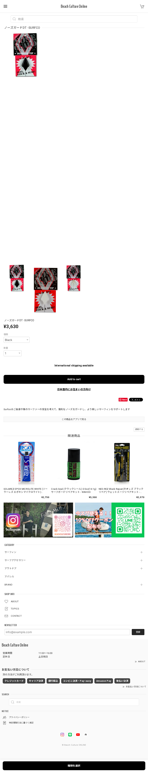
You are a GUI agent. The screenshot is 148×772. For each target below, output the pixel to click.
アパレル (9, 576)
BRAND (9, 584)
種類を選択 (74, 765)
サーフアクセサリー (15, 560)
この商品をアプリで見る (74, 419)
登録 (138, 632)
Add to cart (74, 379)
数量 (6, 348)
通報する (139, 429)
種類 (6, 334)
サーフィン (10, 552)
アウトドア (11, 568)
